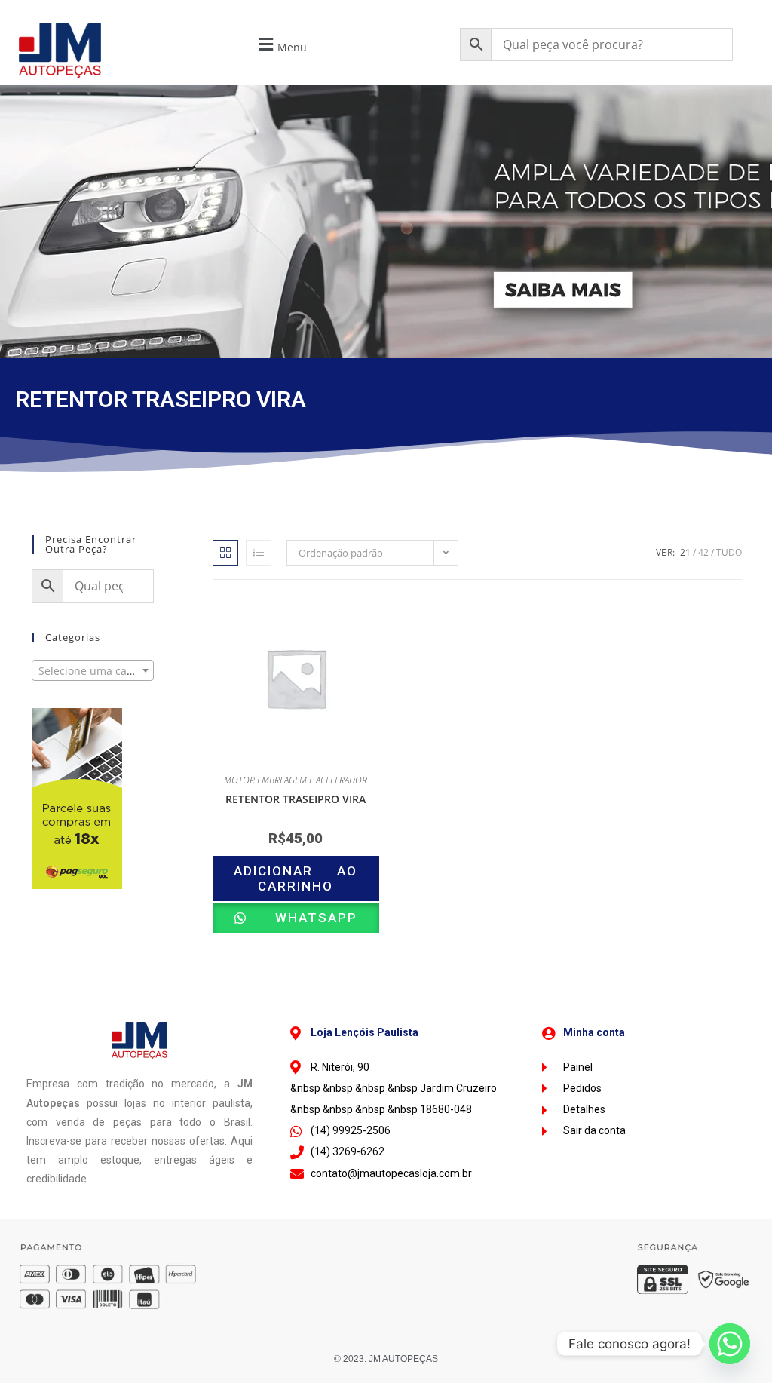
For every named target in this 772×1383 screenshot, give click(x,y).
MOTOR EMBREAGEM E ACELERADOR (295, 780)
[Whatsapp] (729, 1343)
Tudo (729, 552)
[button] (281, 45)
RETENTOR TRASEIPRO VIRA (295, 799)
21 (685, 552)
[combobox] (93, 670)
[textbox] (92, 671)
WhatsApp (304, 917)
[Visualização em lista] (258, 553)
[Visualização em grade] (225, 553)
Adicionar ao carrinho (295, 878)
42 (703, 552)
